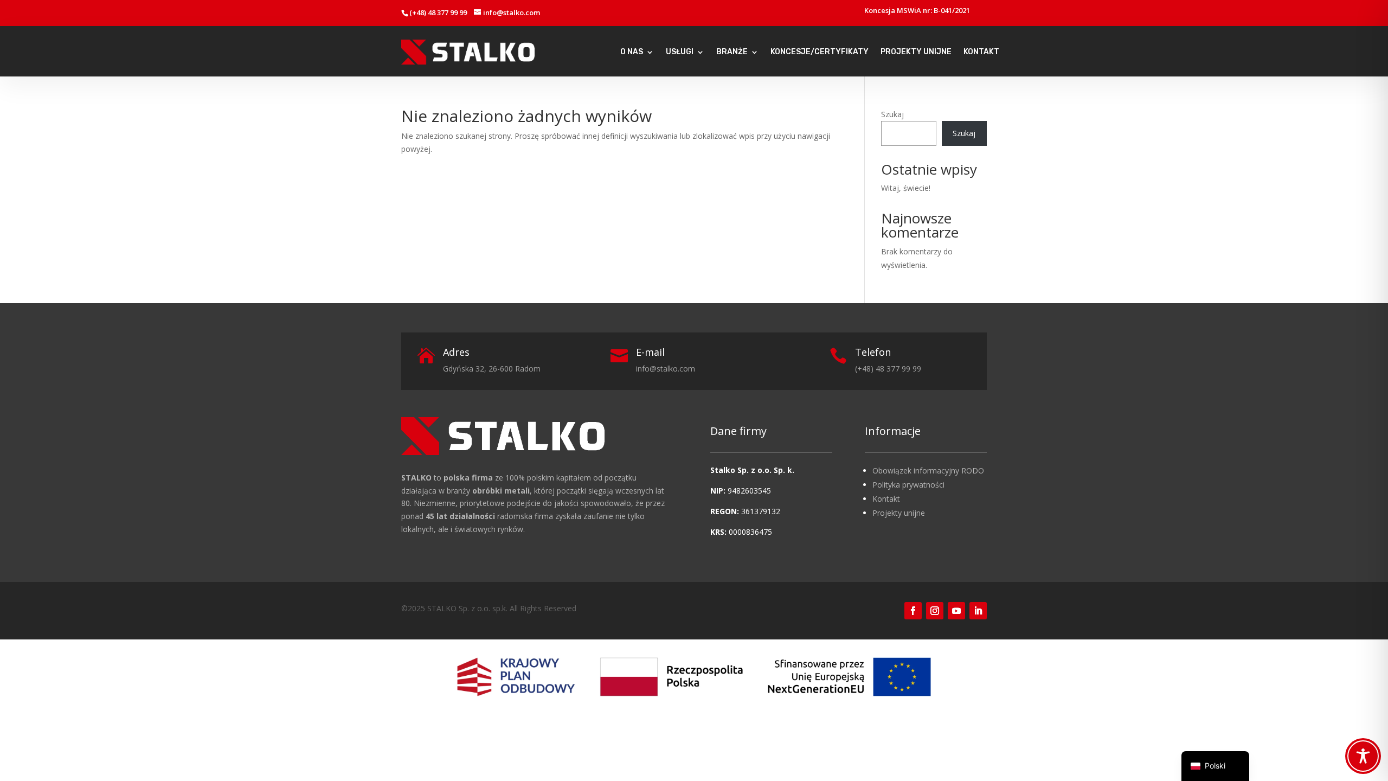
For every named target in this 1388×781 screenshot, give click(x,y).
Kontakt (886, 499)
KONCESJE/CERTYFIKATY (819, 52)
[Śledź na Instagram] (934, 610)
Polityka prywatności (908, 484)
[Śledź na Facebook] (913, 610)
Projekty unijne (898, 513)
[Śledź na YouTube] (956, 610)
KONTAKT (981, 52)
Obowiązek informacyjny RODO (928, 470)
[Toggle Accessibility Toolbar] (1363, 756)
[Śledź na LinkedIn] (978, 610)
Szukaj (892, 114)
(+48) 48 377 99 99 (438, 12)
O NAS (631, 52)
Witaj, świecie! (905, 188)
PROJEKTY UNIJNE (916, 52)
